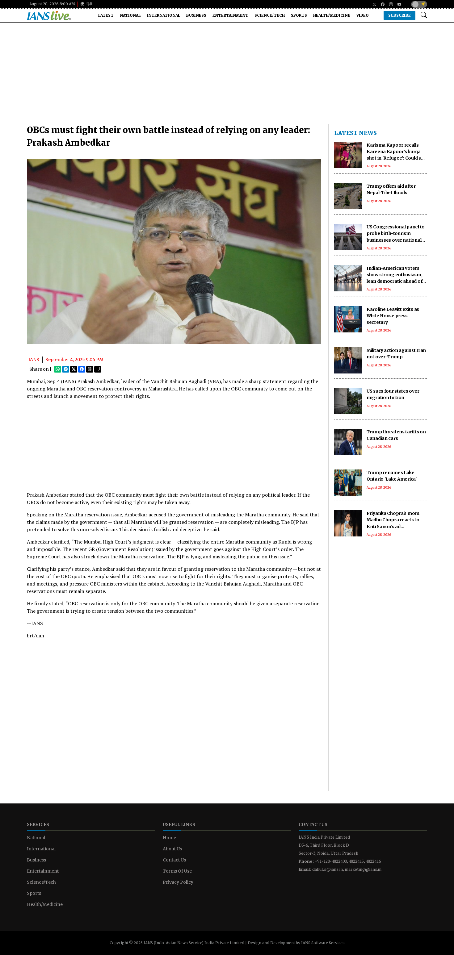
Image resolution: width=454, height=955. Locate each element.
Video (362, 15)
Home (169, 837)
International (163, 15)
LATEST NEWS (355, 132)
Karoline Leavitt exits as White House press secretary (393, 316)
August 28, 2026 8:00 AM (52, 4)
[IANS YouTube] (397, 4)
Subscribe (399, 15)
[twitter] (372, 4)
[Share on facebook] (82, 369)
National (130, 15)
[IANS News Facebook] (380, 4)
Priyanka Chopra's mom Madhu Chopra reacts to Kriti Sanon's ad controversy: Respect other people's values (397, 526)
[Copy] (98, 369)
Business (196, 15)
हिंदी (89, 4)
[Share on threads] (90, 369)
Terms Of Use (177, 871)
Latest (106, 15)
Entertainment (230, 15)
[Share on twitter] (74, 369)
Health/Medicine (331, 15)
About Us (172, 849)
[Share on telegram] (66, 369)
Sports (299, 15)
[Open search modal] (424, 15)
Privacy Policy (178, 882)
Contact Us (174, 860)
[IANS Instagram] (389, 4)
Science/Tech (269, 15)
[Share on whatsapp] (58, 369)
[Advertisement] (227, 75)
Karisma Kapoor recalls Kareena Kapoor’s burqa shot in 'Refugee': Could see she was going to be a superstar (396, 158)
